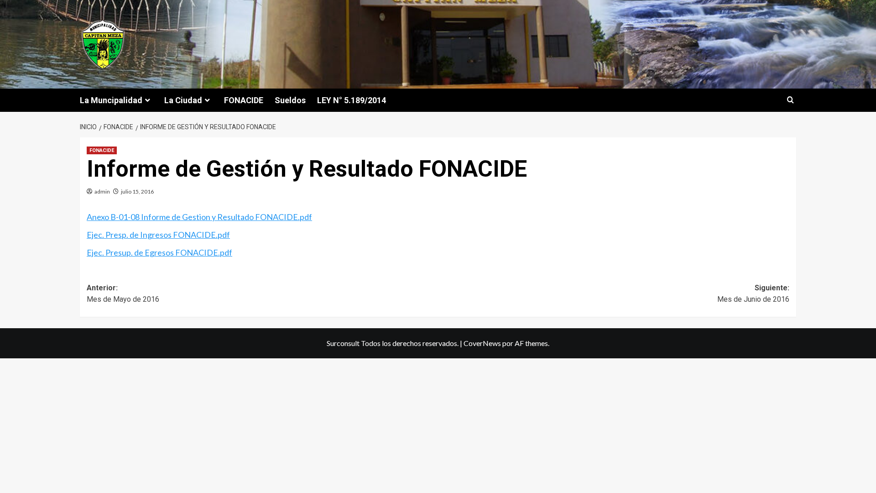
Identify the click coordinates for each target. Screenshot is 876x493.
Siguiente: (753, 293)
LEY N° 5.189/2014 (351, 100)
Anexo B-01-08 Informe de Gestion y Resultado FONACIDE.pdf (199, 217)
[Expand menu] (147, 100)
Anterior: (123, 293)
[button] (790, 100)
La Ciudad (183, 100)
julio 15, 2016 (137, 191)
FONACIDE (243, 100)
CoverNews (482, 343)
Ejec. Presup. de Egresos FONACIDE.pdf (159, 252)
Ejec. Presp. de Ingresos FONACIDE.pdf (158, 235)
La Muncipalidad (111, 100)
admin (102, 191)
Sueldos (290, 100)
